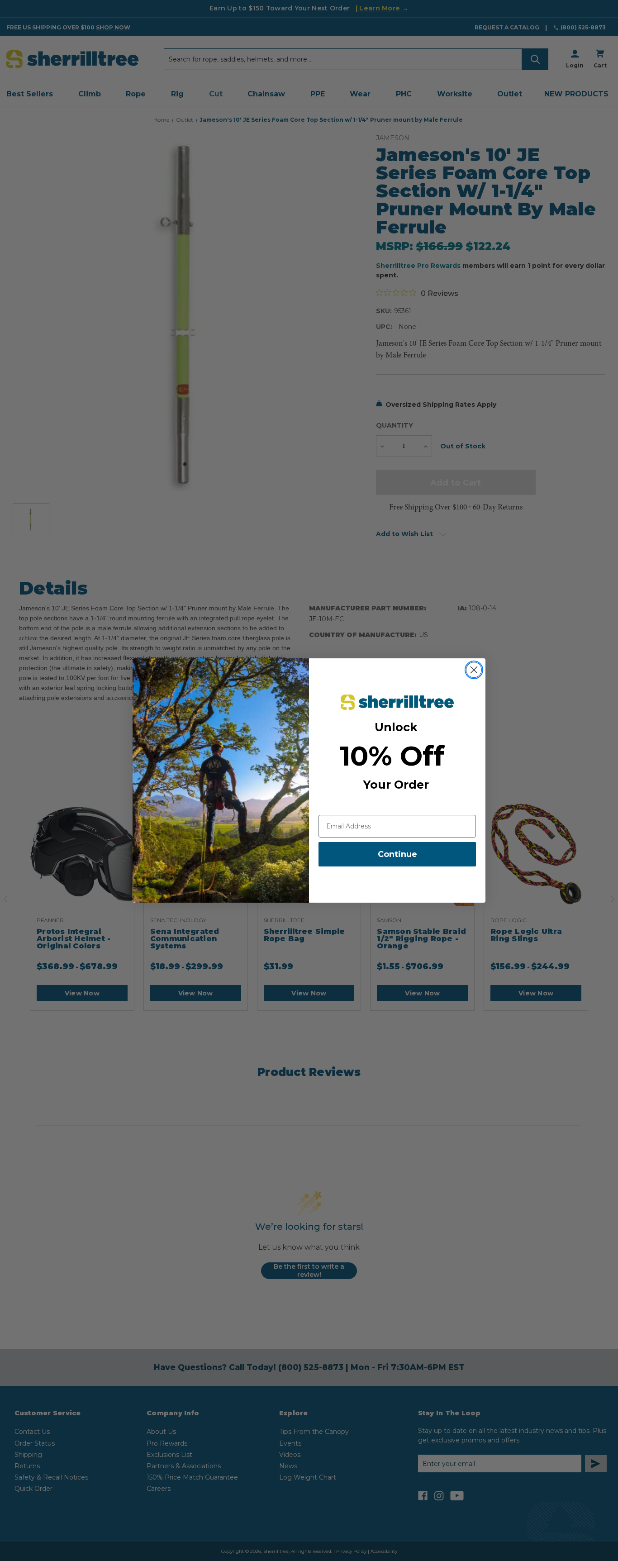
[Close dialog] (474, 670)
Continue (397, 854)
